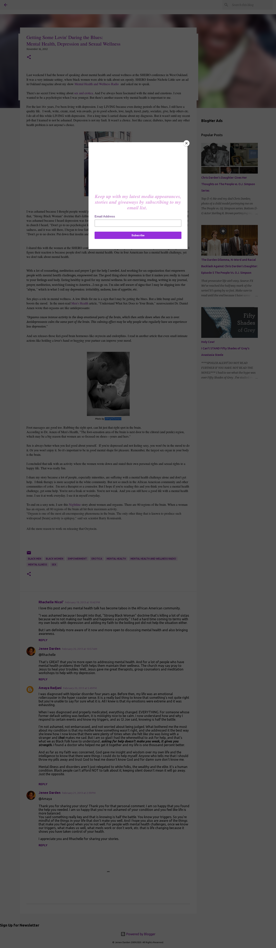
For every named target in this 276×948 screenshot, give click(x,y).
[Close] (186, 143)
